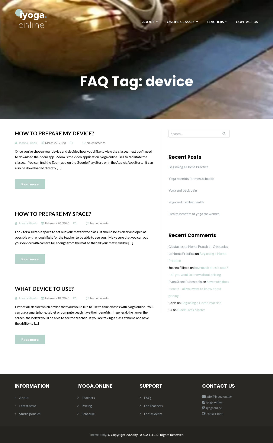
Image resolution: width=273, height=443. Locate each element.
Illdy (103, 435)
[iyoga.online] (31, 21)
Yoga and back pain (182, 190)
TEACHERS (215, 22)
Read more (30, 184)
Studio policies (30, 414)
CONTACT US (247, 22)
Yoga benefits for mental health (191, 178)
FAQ (147, 398)
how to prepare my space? (53, 214)
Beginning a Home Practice (188, 167)
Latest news (27, 406)
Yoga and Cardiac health (186, 202)
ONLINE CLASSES (181, 22)
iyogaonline (213, 408)
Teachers (88, 398)
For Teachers (153, 406)
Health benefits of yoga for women (193, 214)
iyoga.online (214, 402)
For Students (153, 414)
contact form (214, 414)
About (24, 398)
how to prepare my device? (54, 133)
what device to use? (44, 288)
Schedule (88, 414)
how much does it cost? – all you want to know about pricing (198, 289)
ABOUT (148, 22)
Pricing (87, 406)
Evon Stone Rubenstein (185, 282)
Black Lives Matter (191, 310)
